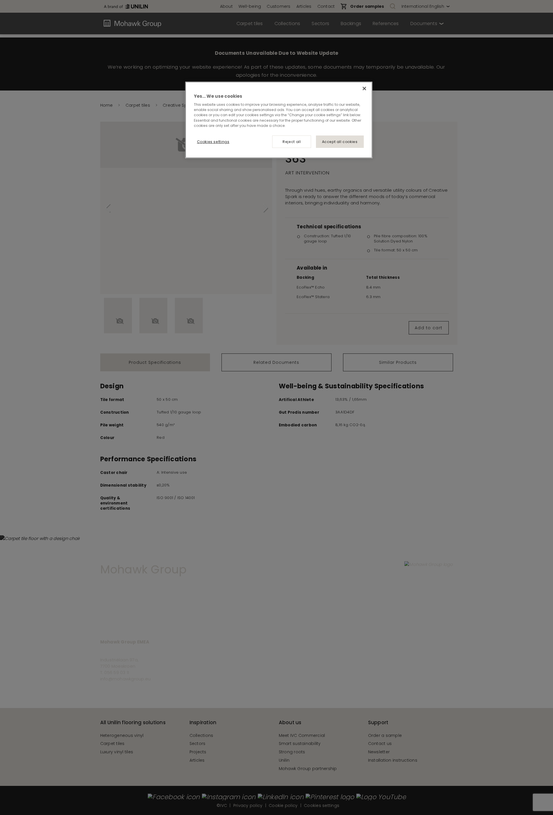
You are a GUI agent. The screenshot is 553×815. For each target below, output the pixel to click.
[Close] (364, 88)
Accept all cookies (340, 141)
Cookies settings (213, 141)
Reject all (292, 141)
